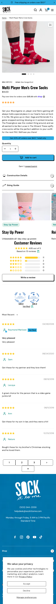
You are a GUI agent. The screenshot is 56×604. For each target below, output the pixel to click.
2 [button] (21, 462)
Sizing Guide (13, 185)
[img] (8, 324)
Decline (26, 590)
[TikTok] (41, 537)
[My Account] (40, 10)
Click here (47, 2)
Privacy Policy (25, 576)
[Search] (35, 10)
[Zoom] (50, 25)
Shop (4, 551)
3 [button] (34, 462)
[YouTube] (35, 537)
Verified (26, 306)
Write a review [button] (28, 277)
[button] (8, 102)
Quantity (6, 143)
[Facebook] (15, 537)
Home (4, 18)
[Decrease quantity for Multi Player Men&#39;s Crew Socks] (5, 149)
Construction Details (17, 175)
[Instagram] (21, 537)
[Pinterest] (28, 537)
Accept (26, 583)
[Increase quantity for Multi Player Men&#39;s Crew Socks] (15, 149)
